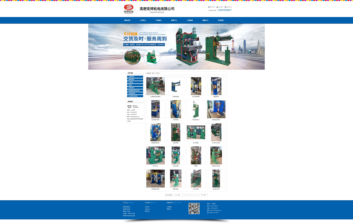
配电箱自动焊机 (216, 119)
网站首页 (212, 7)
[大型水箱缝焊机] (196, 94)
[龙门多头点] (155, 164)
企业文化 (147, 209)
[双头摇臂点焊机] (155, 118)
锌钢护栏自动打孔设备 (129, 215)
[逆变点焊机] (175, 141)
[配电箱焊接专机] (155, 141)
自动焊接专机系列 (133, 96)
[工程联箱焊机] (175, 94)
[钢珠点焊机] (175, 187)
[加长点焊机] (175, 164)
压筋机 (130, 85)
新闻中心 (174, 20)
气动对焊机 (175, 119)
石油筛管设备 (132, 93)
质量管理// (170, 202)
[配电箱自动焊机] (216, 118)
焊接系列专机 (126, 209)
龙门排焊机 (196, 142)
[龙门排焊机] (196, 141)
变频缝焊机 (216, 96)
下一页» (203, 195)
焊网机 (196, 166)
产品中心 (157, 73)
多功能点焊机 (216, 189)
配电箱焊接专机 (155, 142)
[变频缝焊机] (216, 94)
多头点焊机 (196, 189)
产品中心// (126, 202)
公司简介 (143, 20)
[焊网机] (196, 164)
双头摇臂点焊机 (155, 119)
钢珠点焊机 (175, 189)
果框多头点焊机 (216, 166)
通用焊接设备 (126, 207)
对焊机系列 (131, 87)
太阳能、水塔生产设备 (129, 213)
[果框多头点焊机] (216, 164)
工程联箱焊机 (175, 96)
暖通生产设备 (126, 211)
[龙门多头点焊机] (216, 141)
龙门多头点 (155, 166)
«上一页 (177, 195)
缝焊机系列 (131, 79)
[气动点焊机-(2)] (196, 118)
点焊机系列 (131, 76)
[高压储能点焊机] (155, 187)
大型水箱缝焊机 (196, 96)
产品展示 (159, 20)
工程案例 (190, 20)
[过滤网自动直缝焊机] (155, 94)
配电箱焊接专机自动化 (134, 90)
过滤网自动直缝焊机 (155, 96)
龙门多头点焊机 (216, 142)
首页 (153, 73)
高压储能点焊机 (155, 189)
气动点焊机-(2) (195, 119)
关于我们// (148, 202)
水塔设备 (131, 82)
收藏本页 (229, 7)
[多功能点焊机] (216, 187)
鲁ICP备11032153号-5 (213, 212)
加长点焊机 (175, 166)
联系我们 (220, 7)
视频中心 (205, 20)
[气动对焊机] (175, 118)
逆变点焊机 (175, 142)
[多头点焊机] (196, 187)
